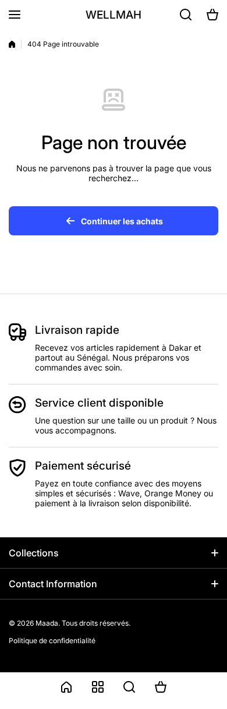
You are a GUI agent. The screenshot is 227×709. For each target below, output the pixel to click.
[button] (212, 14)
